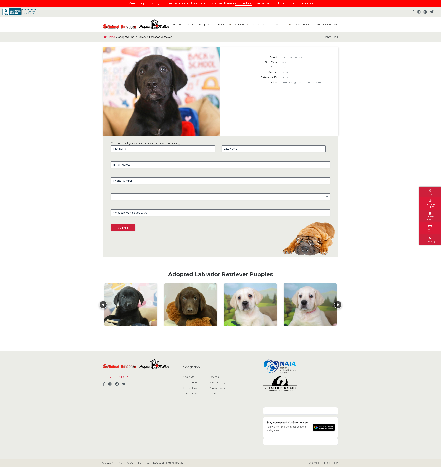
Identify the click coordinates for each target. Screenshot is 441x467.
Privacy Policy (330, 462)
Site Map (314, 462)
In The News (259, 24)
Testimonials (190, 382)
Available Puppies (198, 24)
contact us (243, 3)
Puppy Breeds (217, 387)
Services (240, 24)
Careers (213, 393)
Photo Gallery (217, 382)
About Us (222, 24)
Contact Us (281, 24)
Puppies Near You (327, 24)
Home (177, 24)
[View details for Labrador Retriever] (130, 304)
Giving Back (302, 24)
